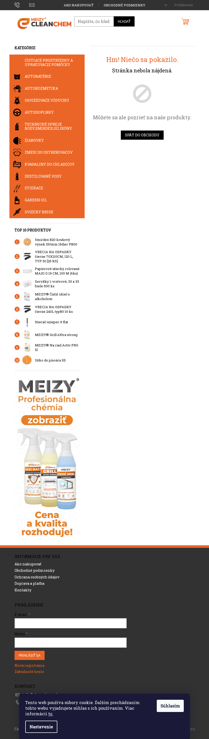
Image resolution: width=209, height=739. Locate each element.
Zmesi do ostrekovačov (49, 152)
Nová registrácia (29, 665)
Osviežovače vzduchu (47, 100)
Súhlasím (170, 705)
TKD (191, 729)
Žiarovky (34, 140)
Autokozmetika (41, 88)
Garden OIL (36, 200)
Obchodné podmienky (124, 5)
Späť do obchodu (142, 135)
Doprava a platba (29, 583)
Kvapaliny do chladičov (49, 164)
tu (50, 713)
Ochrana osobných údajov (37, 577)
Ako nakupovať (79, 5)
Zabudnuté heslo (29, 671)
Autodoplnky (39, 112)
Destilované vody (43, 176)
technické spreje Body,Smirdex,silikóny (48, 126)
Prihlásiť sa (30, 655)
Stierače (34, 188)
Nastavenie (41, 726)
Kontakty (23, 590)
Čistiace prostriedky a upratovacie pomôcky (49, 62)
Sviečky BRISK (39, 212)
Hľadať (124, 21)
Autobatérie (38, 76)
